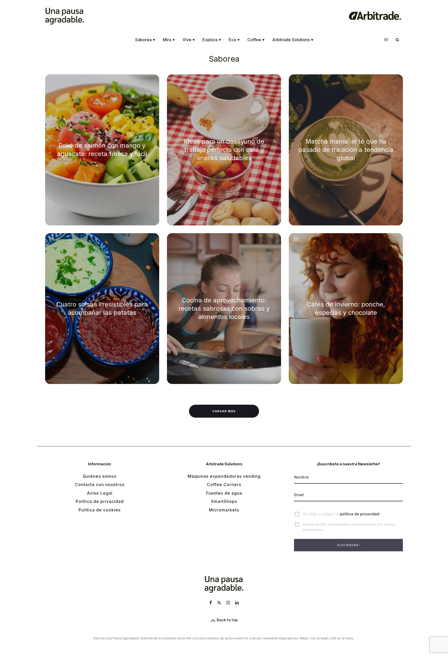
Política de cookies (100, 509)
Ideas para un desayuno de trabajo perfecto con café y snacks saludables (224, 150)
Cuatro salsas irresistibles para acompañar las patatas (102, 308)
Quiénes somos (99, 476)
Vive (189, 39)
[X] (219, 603)
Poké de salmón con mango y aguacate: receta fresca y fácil (102, 150)
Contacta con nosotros (99, 484)
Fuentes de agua (224, 493)
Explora (211, 39)
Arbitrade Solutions (292, 39)
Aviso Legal (100, 493)
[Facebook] (210, 603)
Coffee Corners (224, 484)
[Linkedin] (237, 603)
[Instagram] (228, 603)
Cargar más (224, 411)
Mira (169, 39)
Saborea (145, 39)
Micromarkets (224, 509)
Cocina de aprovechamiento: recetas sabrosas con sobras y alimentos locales (224, 308)
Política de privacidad (100, 501)
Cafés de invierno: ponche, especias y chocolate (346, 308)
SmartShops (224, 501)
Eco (234, 39)
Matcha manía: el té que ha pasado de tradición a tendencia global (345, 150)
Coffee (255, 39)
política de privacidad (359, 514)
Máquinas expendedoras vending (224, 476)
